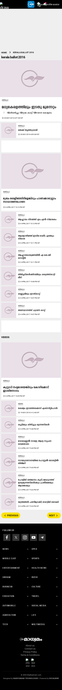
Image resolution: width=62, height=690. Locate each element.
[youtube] (33, 537)
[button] (4, 4)
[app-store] (33, 662)
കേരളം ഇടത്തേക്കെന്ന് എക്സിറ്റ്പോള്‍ (38, 408)
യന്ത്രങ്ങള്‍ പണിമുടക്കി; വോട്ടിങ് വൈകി (38, 502)
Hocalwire (54, 678)
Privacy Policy (30, 652)
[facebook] (7, 537)
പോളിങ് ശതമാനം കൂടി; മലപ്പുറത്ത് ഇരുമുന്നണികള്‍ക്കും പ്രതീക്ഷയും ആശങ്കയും (36, 483)
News (20, 404)
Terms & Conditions (30, 655)
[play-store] (28, 662)
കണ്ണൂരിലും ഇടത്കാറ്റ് (29, 294)
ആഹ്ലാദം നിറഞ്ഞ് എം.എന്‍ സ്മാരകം (37, 219)
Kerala (5, 100)
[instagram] (25, 537)
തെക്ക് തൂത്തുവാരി (28, 130)
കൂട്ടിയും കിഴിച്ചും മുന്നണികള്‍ (34, 424)
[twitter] (16, 537)
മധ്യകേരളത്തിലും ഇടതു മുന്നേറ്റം (29, 107)
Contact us (30, 648)
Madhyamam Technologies (25, 678)
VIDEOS (5, 337)
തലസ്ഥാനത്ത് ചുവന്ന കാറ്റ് (31, 310)
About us (30, 645)
